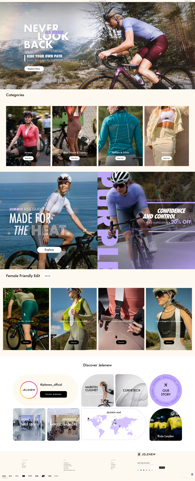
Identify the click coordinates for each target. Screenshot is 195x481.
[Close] (116, 228)
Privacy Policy (114, 249)
